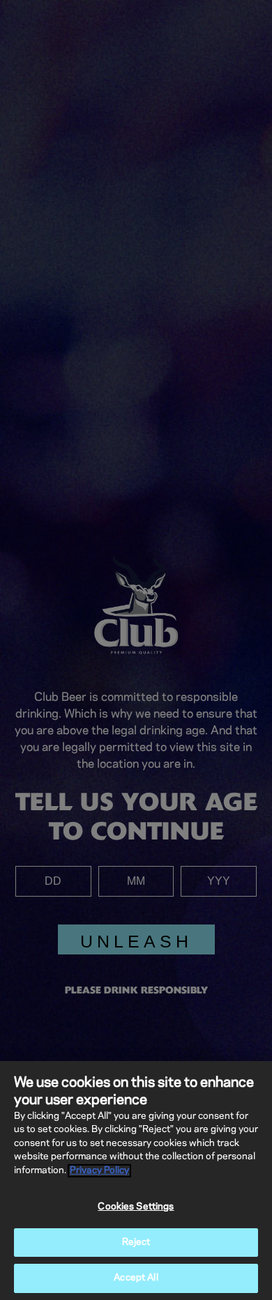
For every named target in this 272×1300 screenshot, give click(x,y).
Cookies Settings (136, 1207)
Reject (136, 1242)
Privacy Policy (99, 1170)
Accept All (136, 1278)
